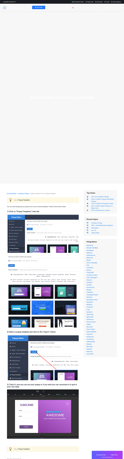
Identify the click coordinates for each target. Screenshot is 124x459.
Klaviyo (89, 270)
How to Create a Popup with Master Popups (102, 200)
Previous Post (101, 455)
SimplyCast (90, 337)
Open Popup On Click (78, 2)
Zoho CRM (90, 354)
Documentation (12, 193)
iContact (89, 285)
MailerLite (90, 258)
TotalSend (90, 292)
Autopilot (89, 297)
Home (28, 7)
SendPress (90, 319)
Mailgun (89, 344)
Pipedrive (90, 334)
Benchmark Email (92, 300)
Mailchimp (90, 245)
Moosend (90, 327)
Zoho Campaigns (92, 277)
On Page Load (89, 2)
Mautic (89, 260)
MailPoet (89, 253)
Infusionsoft (90, 287)
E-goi (88, 309)
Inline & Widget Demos (94, 7)
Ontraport (89, 282)
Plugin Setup (95, 233)
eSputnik (89, 349)
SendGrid (89, 312)
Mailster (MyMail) (92, 248)
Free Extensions (79, 7)
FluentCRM (90, 272)
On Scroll (106, 2)
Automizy (90, 351)
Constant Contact (92, 275)
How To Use (107, 7)
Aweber (89, 290)
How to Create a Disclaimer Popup (102, 203)
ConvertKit (90, 267)
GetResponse (91, 255)
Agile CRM (90, 317)
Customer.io (90, 339)
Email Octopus (91, 322)
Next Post (114, 455)
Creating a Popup (23, 193)
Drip (88, 265)
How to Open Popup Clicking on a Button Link (101, 207)
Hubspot (89, 280)
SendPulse (90, 314)
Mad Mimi (90, 302)
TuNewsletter (91, 341)
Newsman (90, 346)
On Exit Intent (99, 2)
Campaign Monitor (92, 295)
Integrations (65, 7)
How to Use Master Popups (100, 197)
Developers (95, 228)
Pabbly (89, 324)
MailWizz (90, 304)
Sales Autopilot (91, 332)
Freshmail (90, 307)
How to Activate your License (100, 210)
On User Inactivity (116, 2)
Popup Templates (53, 7)
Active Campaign (92, 263)
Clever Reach (91, 329)
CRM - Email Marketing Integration (102, 225)
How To (93, 230)
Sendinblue (90, 250)
